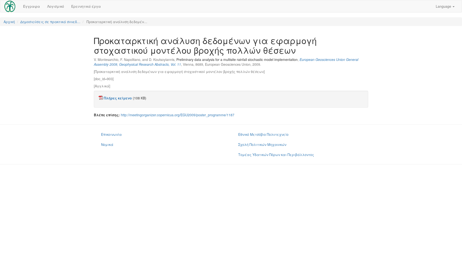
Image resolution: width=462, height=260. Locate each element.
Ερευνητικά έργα (86, 6)
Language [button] (444, 6)
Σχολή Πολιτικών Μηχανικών (262, 144)
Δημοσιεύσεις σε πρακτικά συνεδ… (50, 21)
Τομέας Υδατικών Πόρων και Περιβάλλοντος (276, 154)
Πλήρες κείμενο (118, 98)
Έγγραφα (31, 6)
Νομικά (107, 144)
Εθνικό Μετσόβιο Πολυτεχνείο (263, 134)
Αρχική (9, 21)
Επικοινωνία (111, 134)
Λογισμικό (55, 6)
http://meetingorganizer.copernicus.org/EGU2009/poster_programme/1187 (177, 114)
